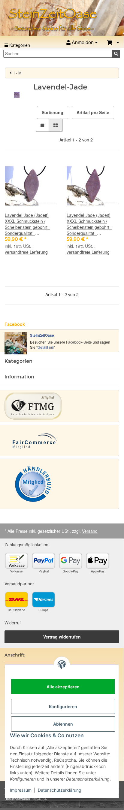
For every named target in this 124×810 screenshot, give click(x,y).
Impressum (21, 790)
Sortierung (52, 112)
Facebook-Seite (79, 341)
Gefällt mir (46, 347)
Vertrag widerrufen (62, 637)
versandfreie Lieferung (26, 252)
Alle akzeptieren (63, 686)
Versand (90, 531)
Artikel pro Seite (93, 112)
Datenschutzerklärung (59, 790)
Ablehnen (63, 724)
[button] (113, 42)
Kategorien (19, 45)
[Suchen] (116, 54)
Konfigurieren (63, 706)
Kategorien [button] (18, 361)
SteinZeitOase (42, 335)
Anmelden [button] (83, 42)
